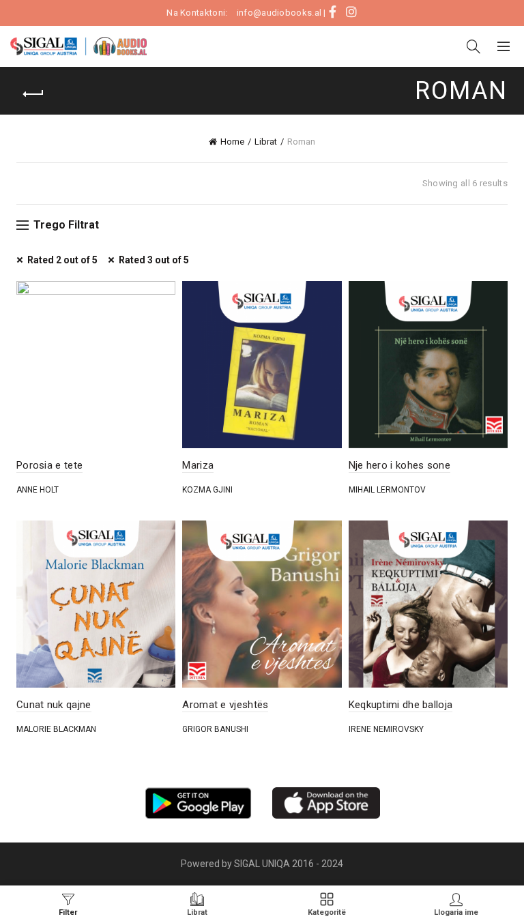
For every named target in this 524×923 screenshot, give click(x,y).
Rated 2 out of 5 (62, 259)
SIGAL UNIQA (263, 863)
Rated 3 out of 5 (154, 259)
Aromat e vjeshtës (225, 705)
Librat (265, 141)
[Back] (33, 94)
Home (232, 141)
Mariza (198, 465)
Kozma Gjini (207, 490)
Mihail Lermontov (387, 490)
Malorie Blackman (56, 729)
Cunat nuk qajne (53, 705)
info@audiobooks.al (279, 13)
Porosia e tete (49, 465)
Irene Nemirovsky (386, 729)
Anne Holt (37, 490)
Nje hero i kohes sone (399, 465)
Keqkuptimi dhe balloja (401, 705)
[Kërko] (473, 46)
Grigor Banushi (215, 729)
